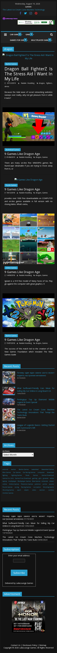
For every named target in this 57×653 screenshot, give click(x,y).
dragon (42, 83)
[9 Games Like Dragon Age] (28, 108)
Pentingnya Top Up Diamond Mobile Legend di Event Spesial (28, 530)
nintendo (44, 481)
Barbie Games (11, 64)
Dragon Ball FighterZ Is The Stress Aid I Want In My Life (28, 74)
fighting (5, 475)
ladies (52, 478)
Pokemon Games (27, 484)
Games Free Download (23, 478)
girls (40, 478)
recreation (37, 487)
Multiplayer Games (40, 40)
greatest (45, 478)
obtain (51, 481)
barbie (13, 469)
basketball (35, 469)
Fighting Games (16, 475)
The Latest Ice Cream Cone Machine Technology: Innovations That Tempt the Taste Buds (35, 412)
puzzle (51, 484)
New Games (36, 481)
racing (17, 487)
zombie (51, 490)
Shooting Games (8, 490)
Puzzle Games (11, 185)
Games (45, 157)
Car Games (15, 34)
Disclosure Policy (30, 645)
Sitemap (42, 645)
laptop (5, 481)
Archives (6, 451)
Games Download (48, 475)
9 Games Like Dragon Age (22, 154)
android (5, 469)
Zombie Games (8, 493)
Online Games (11, 268)
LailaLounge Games (24, 583)
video (34, 490)
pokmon (38, 484)
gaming (34, 478)
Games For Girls (18, 40)
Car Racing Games (29, 472)
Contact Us (15, 645)
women (42, 490)
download (50, 472)
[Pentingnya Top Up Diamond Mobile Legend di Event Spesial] (9, 402)
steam (26, 490)
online (5, 484)
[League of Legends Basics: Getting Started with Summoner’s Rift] (9, 431)
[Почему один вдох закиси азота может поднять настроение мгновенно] (9, 378)
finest (27, 475)
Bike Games (7, 472)
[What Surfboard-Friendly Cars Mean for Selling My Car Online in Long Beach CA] (9, 392)
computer (41, 472)
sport (19, 490)
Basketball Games (12, 150)
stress (7, 86)
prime (45, 484)
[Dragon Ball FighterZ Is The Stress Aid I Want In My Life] (28, 55)
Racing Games (26, 487)
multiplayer (12, 481)
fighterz (49, 83)
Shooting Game (48, 487)
